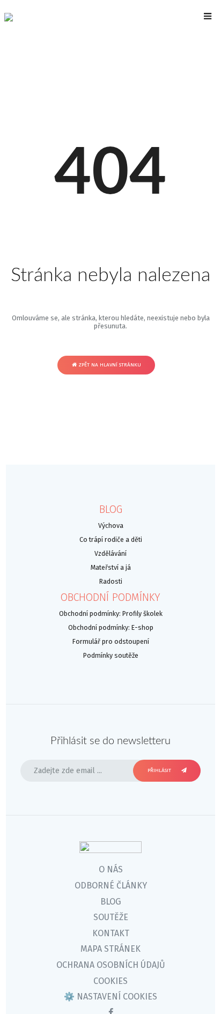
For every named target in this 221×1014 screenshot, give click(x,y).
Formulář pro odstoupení (110, 641)
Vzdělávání (110, 553)
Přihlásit (160, 770)
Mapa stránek (110, 949)
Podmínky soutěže (110, 655)
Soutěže (110, 917)
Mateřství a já (111, 567)
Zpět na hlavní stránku (109, 365)
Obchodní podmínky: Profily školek (111, 613)
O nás (111, 869)
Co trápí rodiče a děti (110, 539)
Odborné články (111, 885)
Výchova (110, 525)
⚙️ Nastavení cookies (110, 996)
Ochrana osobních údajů (110, 965)
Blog (110, 509)
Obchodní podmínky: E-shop (110, 627)
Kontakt (110, 933)
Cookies (110, 981)
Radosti (110, 581)
